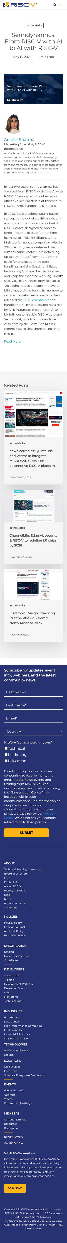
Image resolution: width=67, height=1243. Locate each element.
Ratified (9, 951)
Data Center (11, 1021)
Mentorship (11, 996)
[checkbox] (33, 755)
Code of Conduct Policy (49, 1224)
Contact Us (11, 882)
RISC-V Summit (14, 1090)
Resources (10, 1123)
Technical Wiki (13, 1001)
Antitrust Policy (14, 931)
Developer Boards (15, 988)
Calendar (9, 1094)
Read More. (12, 341)
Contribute (11, 960)
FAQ (7, 877)
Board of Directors (16, 873)
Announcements (14, 903)
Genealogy (11, 907)
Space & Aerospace (16, 1038)
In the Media (34, 25)
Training (9, 979)
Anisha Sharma (19, 139)
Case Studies (12, 1066)
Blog (7, 894)
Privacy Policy (13, 922)
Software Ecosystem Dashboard (24, 1075)
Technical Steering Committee (23, 869)
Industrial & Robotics (17, 1034)
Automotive (11, 1017)
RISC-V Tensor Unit (37, 300)
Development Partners (18, 984)
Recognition (11, 1128)
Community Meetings (18, 1103)
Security (9, 1054)
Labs (7, 992)
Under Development (17, 956)
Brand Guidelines (14, 935)
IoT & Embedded (14, 1030)
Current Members (15, 1119)
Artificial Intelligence (17, 1050)
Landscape (10, 1071)
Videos (8, 1099)
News (7, 899)
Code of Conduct (14, 927)
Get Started (11, 975)
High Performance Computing (23, 1025)
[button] (62, 5)
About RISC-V (12, 886)
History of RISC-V (15, 890)
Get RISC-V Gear (14, 1143)
